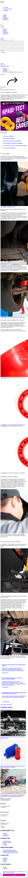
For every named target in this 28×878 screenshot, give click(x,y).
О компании (6, 18)
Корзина (6, 10)
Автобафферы (4, 377)
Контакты (5, 19)
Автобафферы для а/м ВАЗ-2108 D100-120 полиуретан (13, 317)
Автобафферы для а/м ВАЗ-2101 (8, 206)
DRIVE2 (5, 859)
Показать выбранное (5, 799)
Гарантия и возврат (7, 842)
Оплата (4, 843)
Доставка (5, 844)
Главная (5, 14)
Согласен (14, 874)
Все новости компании (6, 704)
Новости (5, 17)
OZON (4, 867)
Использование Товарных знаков (10, 852)
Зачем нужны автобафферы (9, 147)
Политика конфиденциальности (10, 851)
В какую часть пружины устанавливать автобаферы (14, 145)
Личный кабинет (8, 8)
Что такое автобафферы (8, 136)
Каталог (6, 7)
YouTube (5, 860)
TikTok (4, 861)
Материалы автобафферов (9, 138)
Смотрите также (6, 707)
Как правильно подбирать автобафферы (12, 140)
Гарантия (3, 823)
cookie (12, 872)
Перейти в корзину (5, 66)
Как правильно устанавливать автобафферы (13, 143)
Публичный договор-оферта (9, 850)
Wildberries (5, 868)
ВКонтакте (5, 858)
